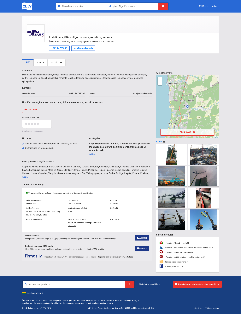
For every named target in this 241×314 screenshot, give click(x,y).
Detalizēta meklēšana (149, 284)
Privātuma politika (212, 308)
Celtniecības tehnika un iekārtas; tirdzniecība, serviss (51, 143)
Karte (205, 6)
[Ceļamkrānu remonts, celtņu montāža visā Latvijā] (171, 154)
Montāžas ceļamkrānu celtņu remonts (109, 147)
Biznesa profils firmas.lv (173, 267)
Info (28, 62)
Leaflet (216, 137)
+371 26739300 (59, 48)
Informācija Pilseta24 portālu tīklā (177, 243)
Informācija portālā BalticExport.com (178, 252)
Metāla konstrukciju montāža (135, 143)
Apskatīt (143, 238)
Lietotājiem (197, 308)
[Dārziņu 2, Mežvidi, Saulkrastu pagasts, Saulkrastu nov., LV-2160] (187, 106)
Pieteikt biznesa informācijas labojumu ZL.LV (198, 284)
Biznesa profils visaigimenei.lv (176, 262)
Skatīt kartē (185, 132)
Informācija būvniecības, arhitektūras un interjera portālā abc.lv (188, 248)
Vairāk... (92, 154)
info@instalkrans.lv (83, 48)
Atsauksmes (30, 117)
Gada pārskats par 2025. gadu (39, 246)
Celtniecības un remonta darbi (39, 148)
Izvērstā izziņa (32, 236)
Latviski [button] (214, 6)
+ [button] (160, 79)
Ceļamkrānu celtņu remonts (104, 143)
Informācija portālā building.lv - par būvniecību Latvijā (184, 257)
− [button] (160, 83)
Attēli (56, 62)
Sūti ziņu (32, 109)
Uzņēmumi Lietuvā (35, 293)
